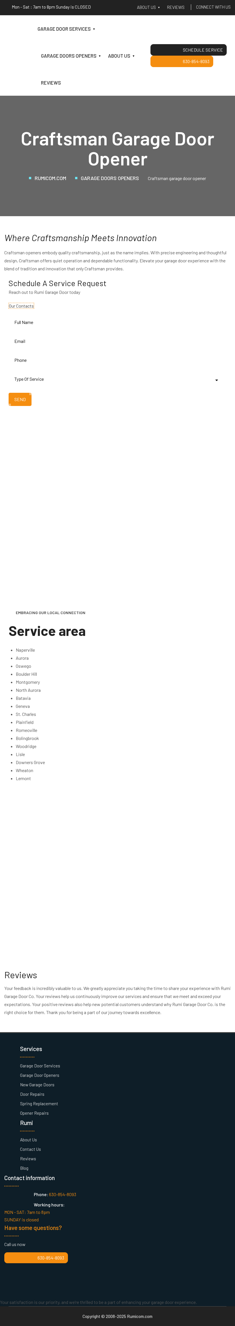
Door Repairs (32, 1094)
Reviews (176, 7)
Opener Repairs (34, 1113)
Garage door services (64, 29)
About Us (28, 1139)
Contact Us (30, 1149)
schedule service (203, 49)
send (20, 399)
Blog (24, 1168)
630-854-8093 (196, 61)
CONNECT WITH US (213, 6)
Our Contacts (21, 305)
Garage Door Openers (39, 1075)
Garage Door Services (40, 1065)
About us (146, 7)
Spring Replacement (39, 1103)
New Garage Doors (37, 1084)
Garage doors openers (69, 55)
